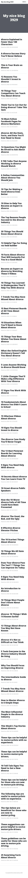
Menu (23, 1)
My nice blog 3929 (7, 2)
